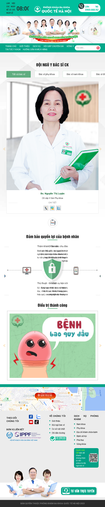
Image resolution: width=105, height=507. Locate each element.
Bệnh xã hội (82, 436)
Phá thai (80, 440)
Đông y (70, 46)
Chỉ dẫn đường (58, 433)
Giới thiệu (24, 46)
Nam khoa (81, 424)
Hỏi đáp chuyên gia (54, 46)
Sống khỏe (81, 444)
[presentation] (5, 32)
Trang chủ (10, 46)
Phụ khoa (81, 428)
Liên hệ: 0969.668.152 (91, 8)
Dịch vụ (36, 46)
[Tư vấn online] (52, 491)
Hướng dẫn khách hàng (35, 49)
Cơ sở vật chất (58, 429)
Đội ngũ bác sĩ (58, 425)
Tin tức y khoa (12, 49)
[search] (98, 48)
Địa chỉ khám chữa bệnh (87, 432)
